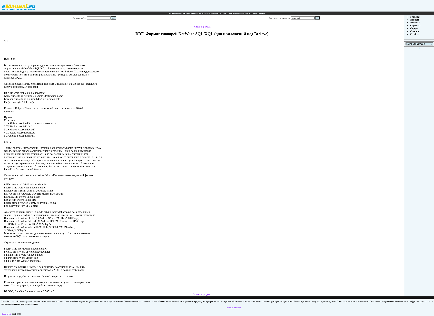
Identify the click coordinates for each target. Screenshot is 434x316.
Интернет (187, 13)
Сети (248, 13)
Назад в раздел (202, 26)
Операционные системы (215, 13)
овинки (416, 22)
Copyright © (6, 314)
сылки (415, 31)
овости (415, 19)
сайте (415, 34)
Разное (262, 13)
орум (415, 28)
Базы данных (175, 13)
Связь (254, 13)
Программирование (236, 13)
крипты (416, 25)
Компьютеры (197, 13)
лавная (416, 17)
